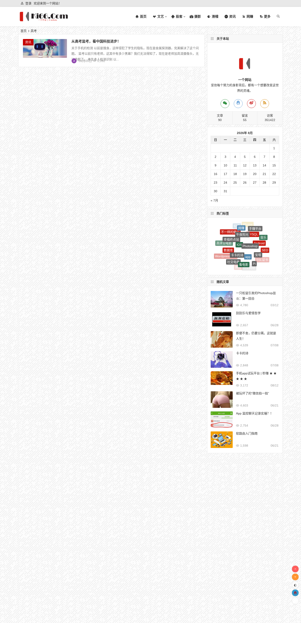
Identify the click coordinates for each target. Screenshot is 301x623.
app (248, 244)
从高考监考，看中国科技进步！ (96, 41)
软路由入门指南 (247, 433)
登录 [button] (28, 3)
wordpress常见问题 (230, 261)
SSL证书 (262, 255)
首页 (23, 31)
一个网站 (249, 264)
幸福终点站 (231, 231)
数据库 (228, 242)
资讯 (28, 42)
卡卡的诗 (237, 243)
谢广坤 (238, 267)
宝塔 (258, 245)
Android (259, 235)
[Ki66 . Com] (43, 20)
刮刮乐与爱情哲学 (248, 313)
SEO (265, 245)
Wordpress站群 (225, 252)
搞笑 (238, 263)
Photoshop (250, 234)
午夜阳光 (242, 226)
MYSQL (252, 227)
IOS (239, 233)
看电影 (243, 255)
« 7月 (214, 200)
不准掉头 (257, 264)
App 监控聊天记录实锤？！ (254, 413)
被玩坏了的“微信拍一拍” (252, 393)
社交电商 (233, 254)
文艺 (248, 268)
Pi (254, 255)
